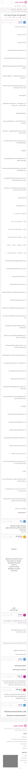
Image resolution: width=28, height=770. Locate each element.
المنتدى (23, 6)
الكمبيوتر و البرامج (23, 744)
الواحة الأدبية (13, 9)
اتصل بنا (25, 762)
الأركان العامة (19, 9)
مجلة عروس (16, 6)
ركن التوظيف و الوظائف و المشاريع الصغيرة (19, 739)
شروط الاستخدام (24, 758)
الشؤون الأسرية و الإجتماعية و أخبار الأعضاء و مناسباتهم (17, 741)
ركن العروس (24, 748)
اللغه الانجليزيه (24, 737)
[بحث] (1, 2)
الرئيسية (24, 9)
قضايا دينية (25, 746)
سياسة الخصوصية (23, 760)
